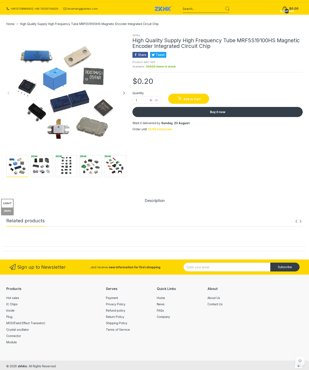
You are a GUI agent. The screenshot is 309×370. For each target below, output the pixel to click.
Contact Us (215, 304)
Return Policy (115, 317)
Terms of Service (118, 329)
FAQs (160, 310)
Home (161, 298)
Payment (112, 298)
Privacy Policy (115, 304)
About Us (213, 298)
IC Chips (12, 304)
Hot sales (12, 298)
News (161, 304)
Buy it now (217, 112)
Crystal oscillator (17, 329)
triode (10, 310)
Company (163, 317)
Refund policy (115, 310)
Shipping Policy (116, 323)
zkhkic (136, 35)
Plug (9, 317)
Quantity (138, 93)
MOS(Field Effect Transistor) (25, 323)
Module (11, 342)
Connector (13, 336)
